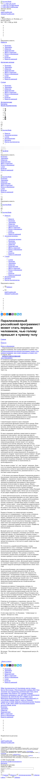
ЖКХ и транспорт (10, 52)
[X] (10, 314)
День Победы (12, 693)
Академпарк (21, 688)
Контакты (4, 104)
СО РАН (11, 702)
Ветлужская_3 (10, 690)
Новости (4, 42)
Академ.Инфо (6, 358)
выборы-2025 (31, 690)
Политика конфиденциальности (11, 761)
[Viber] (5, 114)
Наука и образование (11, 54)
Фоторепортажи (6, 102)
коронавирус (13, 695)
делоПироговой (24, 691)
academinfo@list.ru (16, 754)
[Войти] (1, 125)
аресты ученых (31, 688)
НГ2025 (16, 696)
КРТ (22, 695)
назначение (4, 696)
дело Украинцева (13, 691)
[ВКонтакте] (5, 109)
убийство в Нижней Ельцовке (24, 702)
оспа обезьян (5, 700)
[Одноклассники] (4, 314)
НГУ (21, 696)
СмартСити (4, 702)
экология (4, 705)
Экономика (8, 47)
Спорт (7, 55)
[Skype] (18, 314)
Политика (8, 45)
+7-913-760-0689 (29, 751)
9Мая (2, 688)
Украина (37, 702)
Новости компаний (11, 59)
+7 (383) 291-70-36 (10, 3)
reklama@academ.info (7, 14)
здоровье (24, 693)
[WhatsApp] (15, 314)
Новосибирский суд (31, 698)
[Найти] (2, 770)
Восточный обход (21, 690)
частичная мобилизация (27, 703)
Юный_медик (11, 705)
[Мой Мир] (7, 314)
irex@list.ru (30, 755)
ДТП (18, 693)
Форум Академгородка (9, 105)
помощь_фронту (14, 700)
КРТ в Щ (27, 695)
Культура (7, 57)
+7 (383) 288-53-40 (9, 7)
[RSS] (1, 316)
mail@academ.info (6, 12)
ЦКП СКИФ (14, 703)
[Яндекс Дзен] (5, 119)
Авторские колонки (7, 62)
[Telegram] (5, 110)
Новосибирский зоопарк (17, 698)
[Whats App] (5, 117)
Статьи (3, 82)
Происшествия (9, 50)
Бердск (3, 690)
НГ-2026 (11, 696)
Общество (8, 49)
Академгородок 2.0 (11, 688)
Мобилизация (34, 695)
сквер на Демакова (26, 700)
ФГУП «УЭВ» (5, 703)
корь (19, 695)
